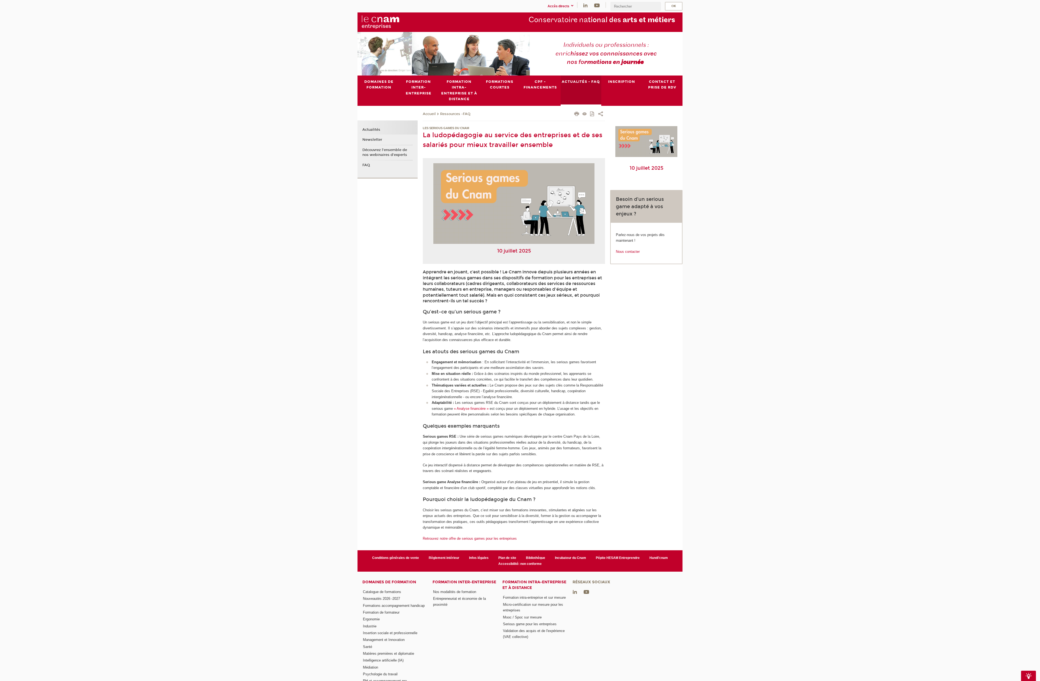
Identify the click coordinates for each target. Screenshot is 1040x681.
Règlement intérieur (444, 558)
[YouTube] (597, 5)
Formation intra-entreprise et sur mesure (534, 597)
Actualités (371, 129)
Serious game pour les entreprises (530, 624)
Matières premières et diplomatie (388, 653)
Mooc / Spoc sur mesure (522, 617)
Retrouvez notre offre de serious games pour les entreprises (470, 538)
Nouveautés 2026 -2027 (381, 599)
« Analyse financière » (471, 409)
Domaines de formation (389, 582)
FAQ (366, 165)
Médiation (370, 667)
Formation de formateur (381, 612)
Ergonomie (371, 619)
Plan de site (507, 558)
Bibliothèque (535, 558)
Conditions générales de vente (395, 558)
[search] (635, 6)
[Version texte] (584, 114)
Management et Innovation (384, 640)
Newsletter (372, 139)
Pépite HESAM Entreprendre (618, 558)
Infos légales (479, 558)
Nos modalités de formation (454, 592)
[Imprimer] (576, 114)
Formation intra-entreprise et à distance (534, 585)
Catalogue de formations (382, 592)
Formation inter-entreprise (464, 582)
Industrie (369, 626)
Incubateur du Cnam (570, 558)
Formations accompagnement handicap (394, 606)
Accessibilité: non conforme (520, 564)
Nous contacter (628, 252)
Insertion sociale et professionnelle (390, 633)
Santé (367, 647)
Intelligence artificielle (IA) (383, 660)
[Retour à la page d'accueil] (389, 22)
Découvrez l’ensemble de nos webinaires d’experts (384, 152)
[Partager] (600, 114)
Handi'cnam (658, 558)
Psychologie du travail (380, 674)
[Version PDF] (592, 114)
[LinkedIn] (585, 5)
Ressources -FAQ (455, 114)
